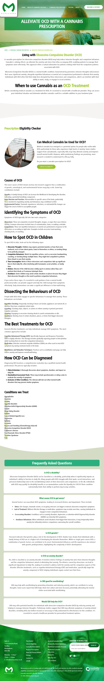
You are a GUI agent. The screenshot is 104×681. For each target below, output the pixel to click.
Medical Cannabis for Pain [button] (36, 7)
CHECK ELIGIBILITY (46, 166)
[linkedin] (74, 656)
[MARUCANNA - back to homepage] (8, 670)
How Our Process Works (33, 652)
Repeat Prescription (32, 649)
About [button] (77, 7)
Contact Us (29, 658)
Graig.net (36, 676)
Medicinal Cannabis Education (54, 650)
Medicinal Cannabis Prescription (19, 50)
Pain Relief (29, 641)
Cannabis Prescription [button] (57, 7)
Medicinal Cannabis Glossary (57, 646)
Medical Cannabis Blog (55, 641)
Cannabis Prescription (33, 646)
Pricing (70, 7)
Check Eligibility (31, 644)
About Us (51, 655)
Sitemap (40, 673)
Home (23, 7)
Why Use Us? (52, 657)
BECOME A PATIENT (93, 7)
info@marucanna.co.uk (14, 659)
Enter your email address (81, 645)
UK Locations (52, 660)
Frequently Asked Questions (57, 644)
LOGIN (28, 661)
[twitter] (70, 656)
